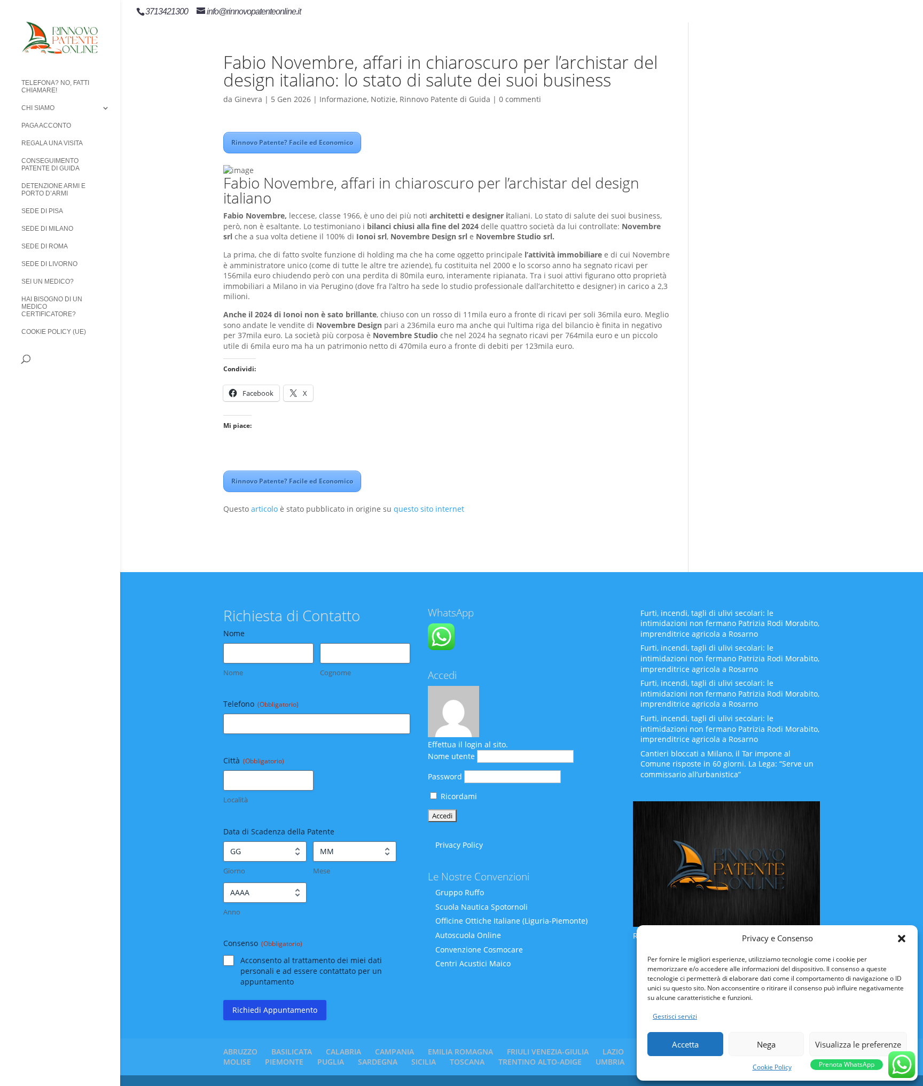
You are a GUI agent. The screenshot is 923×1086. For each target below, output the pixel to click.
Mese (321, 871)
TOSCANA (467, 1062)
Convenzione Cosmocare (479, 949)
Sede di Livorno (49, 264)
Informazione (343, 99)
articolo (264, 509)
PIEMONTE (284, 1062)
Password (445, 776)
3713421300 (166, 11)
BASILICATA (291, 1051)
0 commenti (520, 99)
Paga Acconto (46, 125)
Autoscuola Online (468, 935)
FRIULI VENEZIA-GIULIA (548, 1051)
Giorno (234, 871)
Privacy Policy (459, 845)
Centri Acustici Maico (473, 963)
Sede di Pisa (42, 211)
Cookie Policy (772, 1067)
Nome (233, 672)
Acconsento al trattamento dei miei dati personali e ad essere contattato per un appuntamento (311, 971)
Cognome (335, 672)
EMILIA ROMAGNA (460, 1051)
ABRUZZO (240, 1051)
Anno (231, 912)
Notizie (383, 99)
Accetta (685, 1044)
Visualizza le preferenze (858, 1044)
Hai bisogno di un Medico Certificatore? (51, 306)
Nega (766, 1044)
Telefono (261, 704)
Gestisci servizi (675, 1016)
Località (235, 799)
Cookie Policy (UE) (53, 331)
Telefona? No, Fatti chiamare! (55, 86)
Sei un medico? (47, 281)
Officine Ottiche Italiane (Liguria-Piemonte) (511, 921)
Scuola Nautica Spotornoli (481, 907)
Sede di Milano (47, 228)
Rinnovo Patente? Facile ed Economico (292, 142)
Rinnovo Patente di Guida (445, 99)
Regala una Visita (52, 143)
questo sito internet (429, 509)
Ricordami (458, 796)
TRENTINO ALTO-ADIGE (540, 1062)
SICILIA (423, 1062)
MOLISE (237, 1062)
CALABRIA (343, 1051)
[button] (901, 938)
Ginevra (248, 99)
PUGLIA (330, 1062)
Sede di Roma (44, 246)
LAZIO (613, 1051)
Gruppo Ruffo (459, 892)
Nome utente (451, 756)
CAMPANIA (394, 1051)
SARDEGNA (377, 1062)
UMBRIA (610, 1062)
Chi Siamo (37, 108)
